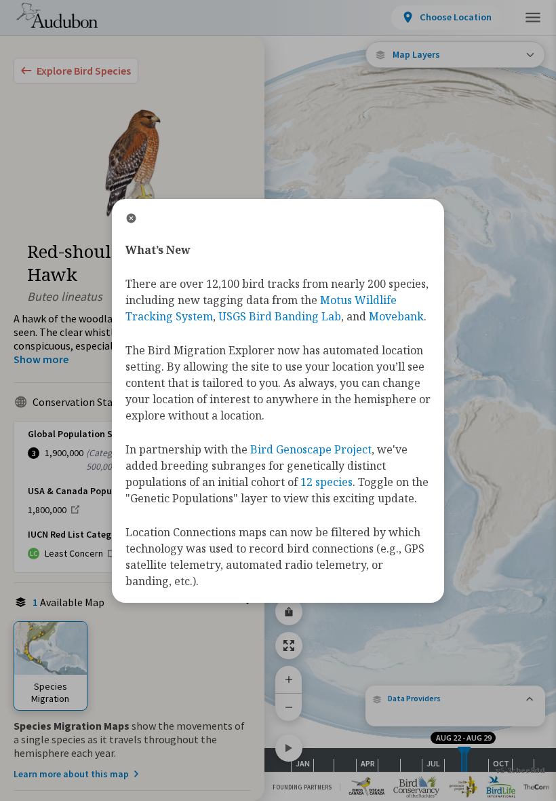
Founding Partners (302, 787)
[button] (455, 698)
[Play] (288, 748)
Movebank (396, 316)
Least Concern (74, 553)
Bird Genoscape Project (311, 449)
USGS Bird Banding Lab (279, 316)
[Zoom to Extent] (288, 645)
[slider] (461, 760)
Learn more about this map (71, 774)
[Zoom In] (288, 679)
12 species (326, 481)
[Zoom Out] (288, 707)
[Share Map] (288, 611)
